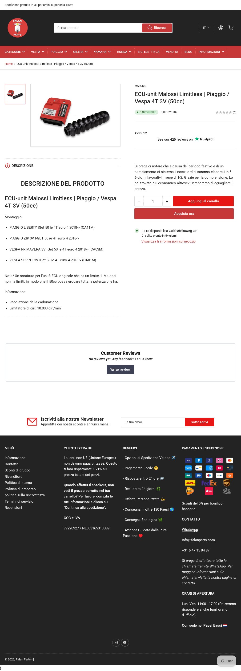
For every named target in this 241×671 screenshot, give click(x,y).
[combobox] (113, 28)
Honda (122, 52)
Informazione (15, 458)
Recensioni (13, 507)
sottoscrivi (199, 422)
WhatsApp (190, 530)
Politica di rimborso (20, 489)
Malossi (140, 86)
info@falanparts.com (198, 540)
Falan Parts (23, 659)
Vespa (35, 52)
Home (9, 64)
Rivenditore (13, 476)
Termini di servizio (19, 501)
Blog (188, 52)
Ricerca (160, 28)
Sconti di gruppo (17, 470)
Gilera (78, 52)
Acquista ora (184, 214)
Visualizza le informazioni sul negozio (168, 241)
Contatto (12, 464)
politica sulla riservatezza (25, 495)
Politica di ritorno (18, 483)
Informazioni (209, 52)
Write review (120, 369)
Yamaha (100, 52)
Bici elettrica (149, 52)
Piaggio (57, 52)
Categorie (13, 52)
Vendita (172, 52)
